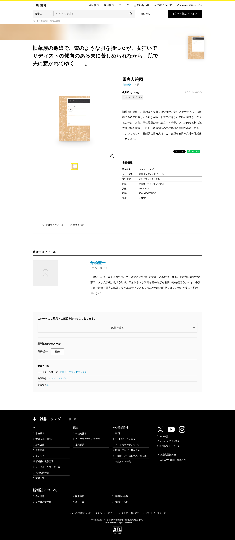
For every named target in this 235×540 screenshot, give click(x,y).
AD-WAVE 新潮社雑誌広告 (191, 5)
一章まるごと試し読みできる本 (131, 456)
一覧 (73, 419)
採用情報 (109, 5)
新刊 (117, 433)
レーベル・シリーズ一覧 (47, 467)
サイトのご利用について (80, 513)
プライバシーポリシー (105, 513)
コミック (39, 456)
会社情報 (94, 5)
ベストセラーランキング (127, 444)
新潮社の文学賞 (43, 502)
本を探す (39, 433)
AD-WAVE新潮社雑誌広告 (173, 460)
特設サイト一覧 (123, 461)
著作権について (163, 5)
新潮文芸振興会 (168, 454)
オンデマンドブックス (60, 378)
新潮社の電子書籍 (44, 461)
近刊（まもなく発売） (126, 439)
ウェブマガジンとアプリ (87, 439)
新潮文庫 (39, 444)
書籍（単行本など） (45, 439)
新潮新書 (39, 450)
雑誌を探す (81, 433)
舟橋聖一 (128, 85)
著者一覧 (39, 478)
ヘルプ (146, 513)
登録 (57, 351)
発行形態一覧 (42, 472)
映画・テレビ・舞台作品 (127, 450)
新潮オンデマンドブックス (73, 372)
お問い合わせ (141, 5)
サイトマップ (159, 513)
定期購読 (79, 444)
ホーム (36, 21)
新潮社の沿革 (121, 496)
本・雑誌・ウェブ (187, 13)
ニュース (124, 5)
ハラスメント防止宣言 (129, 513)
